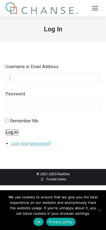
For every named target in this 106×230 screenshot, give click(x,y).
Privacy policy (61, 222)
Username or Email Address (31, 66)
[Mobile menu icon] (95, 8)
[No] (99, 210)
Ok (38, 222)
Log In (12, 132)
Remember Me (24, 120)
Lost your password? (31, 143)
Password (15, 93)
